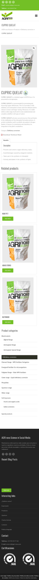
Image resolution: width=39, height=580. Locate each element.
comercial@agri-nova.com (13, 5)
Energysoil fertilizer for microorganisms (14, 367)
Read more (8, 219)
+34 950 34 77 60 (13, 541)
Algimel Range (8, 340)
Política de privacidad (13, 575)
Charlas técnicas (6, 520)
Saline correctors (9, 407)
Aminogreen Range (10, 345)
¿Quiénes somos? (7, 501)
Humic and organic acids (11, 402)
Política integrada (7, 529)
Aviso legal (3, 575)
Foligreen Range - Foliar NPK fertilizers (14, 372)
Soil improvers (6, 398)
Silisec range (5, 393)
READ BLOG (6, 490)
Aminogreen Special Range (12, 350)
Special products (7, 414)
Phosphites (5, 383)
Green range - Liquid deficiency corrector (15, 377)
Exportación (5, 506)
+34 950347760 (11, 8)
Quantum (4, 515)
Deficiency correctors (13, 130)
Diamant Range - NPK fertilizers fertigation (15, 362)
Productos (5, 510)
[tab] (6, 140)
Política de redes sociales (26, 575)
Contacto (4, 525)
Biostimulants (6, 336)
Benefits (6, 140)
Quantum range (7, 388)
